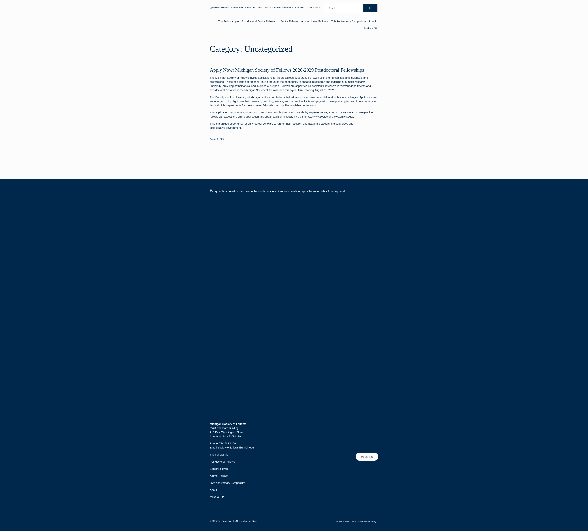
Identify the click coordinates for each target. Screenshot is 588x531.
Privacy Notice (342, 521)
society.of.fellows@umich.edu (236, 447)
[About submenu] (377, 21)
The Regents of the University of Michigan (237, 521)
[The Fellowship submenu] (238, 21)
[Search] (370, 8)
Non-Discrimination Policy (364, 521)
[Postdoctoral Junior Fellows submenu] (276, 21)
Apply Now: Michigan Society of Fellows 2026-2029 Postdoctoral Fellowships (287, 70)
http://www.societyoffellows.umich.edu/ (329, 116)
